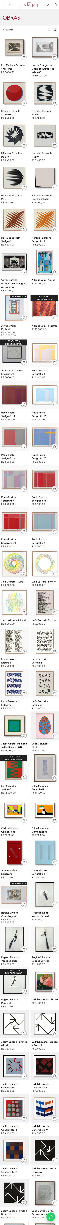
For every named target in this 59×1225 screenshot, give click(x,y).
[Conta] (48, 4)
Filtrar (9, 29)
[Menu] (3, 4)
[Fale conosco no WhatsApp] (50, 1216)
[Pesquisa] (10, 4)
